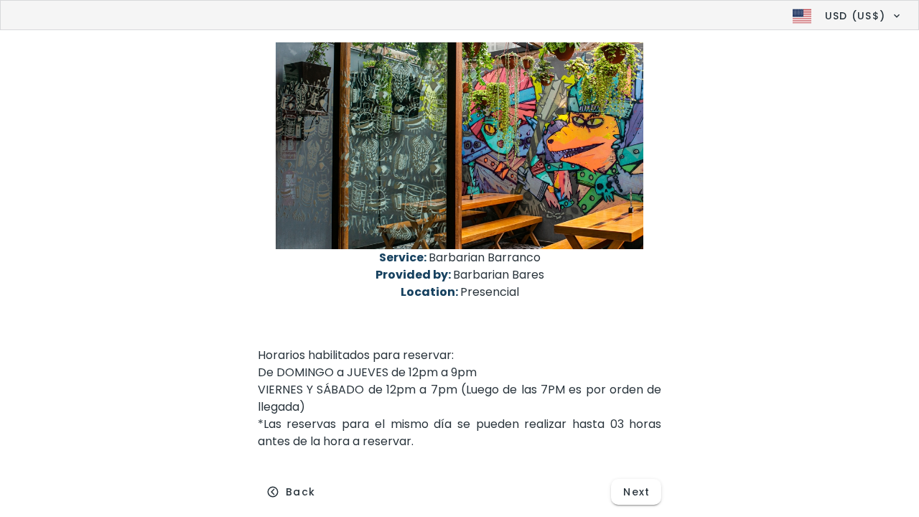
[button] (845, 16)
